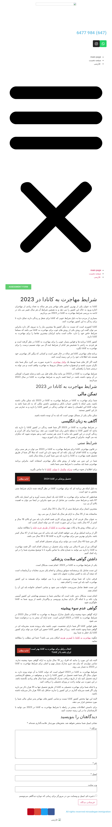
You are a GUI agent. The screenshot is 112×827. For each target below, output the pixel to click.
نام (95, 763)
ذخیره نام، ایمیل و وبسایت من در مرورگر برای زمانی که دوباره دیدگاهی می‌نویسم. (57, 796)
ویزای (69, 469)
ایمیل (94, 774)
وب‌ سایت (92, 785)
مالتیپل (63, 469)
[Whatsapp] (103, 43)
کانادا (49, 469)
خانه (35, 527)
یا (58, 469)
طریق (45, 527)
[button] (56, 167)
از (49, 527)
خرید (39, 527)
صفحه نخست (95, 60)
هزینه (62, 637)
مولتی (54, 469)
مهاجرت (62, 527)
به (57, 527)
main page (95, 57)
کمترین (69, 637)
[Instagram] (96, 43)
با (73, 637)
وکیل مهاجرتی (59, 362)
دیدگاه (93, 728)
